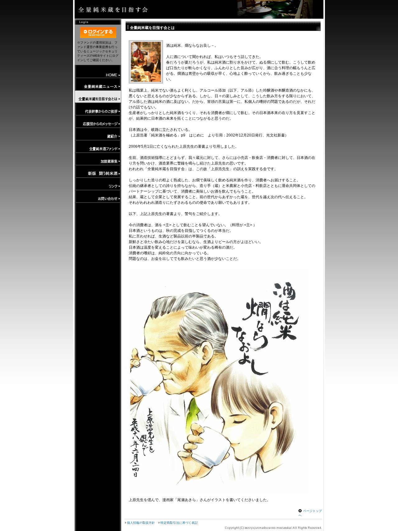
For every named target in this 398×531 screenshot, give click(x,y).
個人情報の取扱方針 (141, 522)
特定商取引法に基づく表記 (179, 522)
